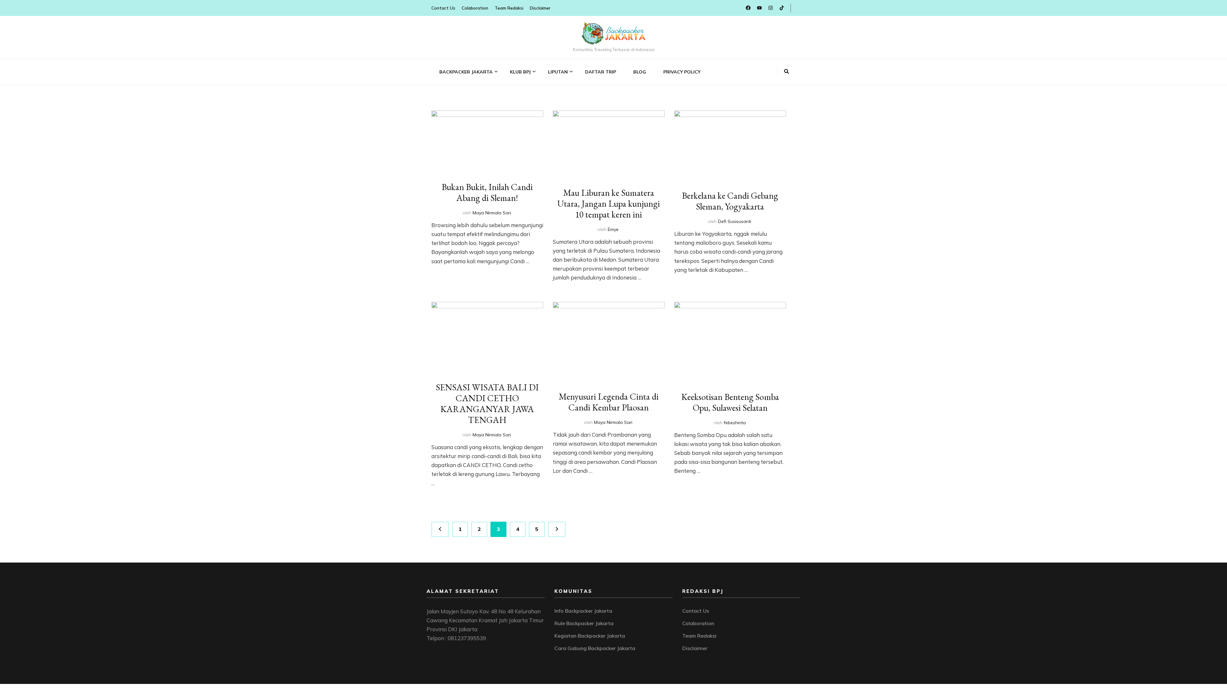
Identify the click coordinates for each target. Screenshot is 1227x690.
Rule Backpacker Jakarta (584, 623)
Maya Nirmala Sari (492, 213)
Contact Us (443, 8)
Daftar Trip (600, 72)
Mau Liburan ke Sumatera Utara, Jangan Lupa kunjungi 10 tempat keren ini (608, 203)
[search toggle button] (786, 71)
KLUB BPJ (520, 72)
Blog (639, 72)
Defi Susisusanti (734, 221)
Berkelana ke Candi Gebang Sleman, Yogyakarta (730, 201)
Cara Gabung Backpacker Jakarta (594, 648)
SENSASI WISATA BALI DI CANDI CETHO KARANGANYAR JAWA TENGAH (487, 403)
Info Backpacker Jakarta (583, 611)
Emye (613, 229)
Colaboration (475, 8)
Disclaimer (540, 8)
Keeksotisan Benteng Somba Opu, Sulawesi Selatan (730, 402)
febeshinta (735, 422)
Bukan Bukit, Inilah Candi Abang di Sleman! (487, 192)
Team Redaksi (509, 8)
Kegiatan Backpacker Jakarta (589, 635)
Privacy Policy (681, 72)
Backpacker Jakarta (466, 72)
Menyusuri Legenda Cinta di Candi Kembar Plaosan (609, 402)
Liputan (558, 72)
